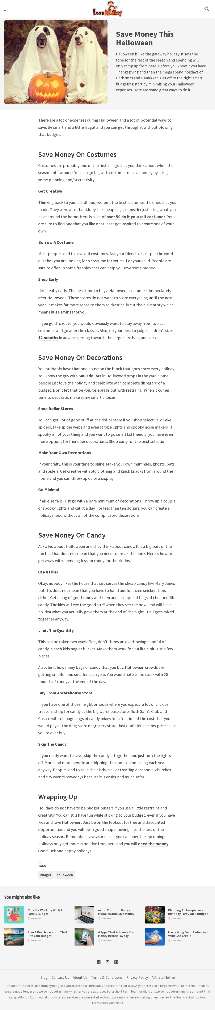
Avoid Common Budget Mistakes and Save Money (116, 912)
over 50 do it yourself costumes (135, 216)
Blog (44, 977)
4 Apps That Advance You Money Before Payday (116, 934)
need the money (153, 843)
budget (45, 875)
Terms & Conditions (106, 977)
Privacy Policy (137, 977)
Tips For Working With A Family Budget (45, 912)
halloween (65, 875)
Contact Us (60, 977)
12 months (48, 337)
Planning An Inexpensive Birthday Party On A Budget (188, 912)
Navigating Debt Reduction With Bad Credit (188, 934)
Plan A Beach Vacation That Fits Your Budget (47, 934)
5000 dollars (90, 375)
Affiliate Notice (163, 977)
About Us (80, 977)
